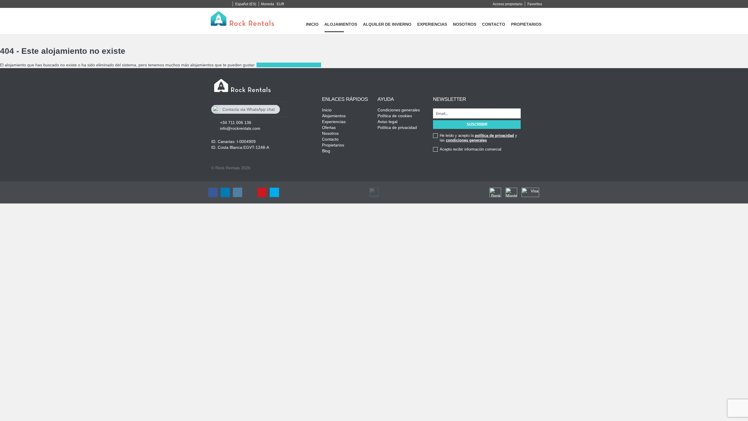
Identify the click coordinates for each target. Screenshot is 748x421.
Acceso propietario (507, 4)
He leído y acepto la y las (478, 137)
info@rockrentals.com (240, 128)
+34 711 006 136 (235, 122)
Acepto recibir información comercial (470, 149)
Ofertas (329, 127)
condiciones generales (466, 140)
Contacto (493, 24)
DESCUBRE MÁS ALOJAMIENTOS (289, 65)
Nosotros (464, 24)
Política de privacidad (397, 127)
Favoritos (534, 4)
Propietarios (526, 24)
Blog (326, 151)
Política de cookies (395, 115)
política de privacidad (494, 135)
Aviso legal (387, 121)
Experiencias (432, 24)
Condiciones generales (399, 110)
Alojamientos (340, 24)
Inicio (312, 24)
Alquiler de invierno (387, 24)
